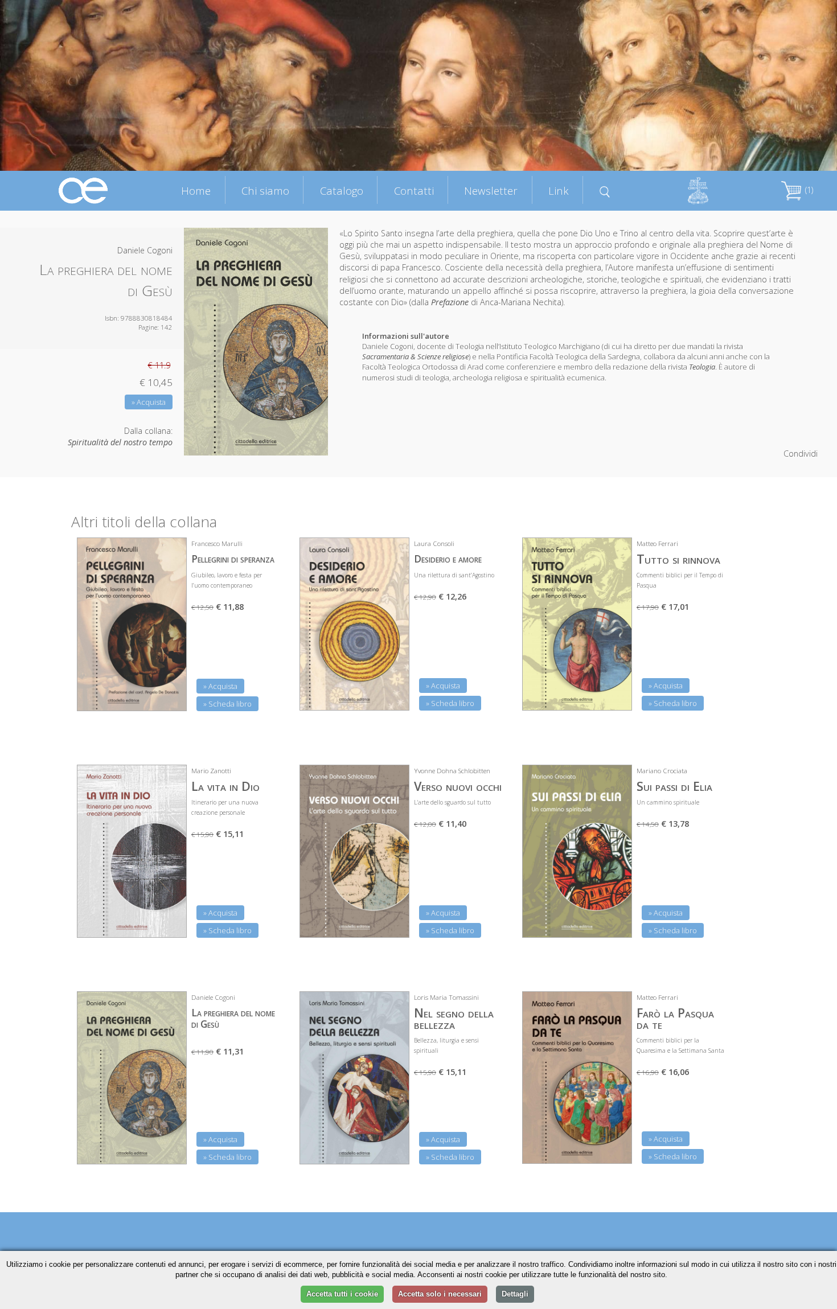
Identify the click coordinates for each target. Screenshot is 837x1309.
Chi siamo (265, 190)
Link (558, 190)
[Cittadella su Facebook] (755, 23)
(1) (808, 189)
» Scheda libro (227, 704)
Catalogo (341, 190)
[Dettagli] (169, 695)
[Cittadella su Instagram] (812, 23)
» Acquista (149, 402)
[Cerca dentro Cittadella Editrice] (604, 190)
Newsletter (491, 190)
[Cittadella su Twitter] (784, 23)
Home (196, 190)
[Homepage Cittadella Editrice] (84, 189)
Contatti (414, 190)
